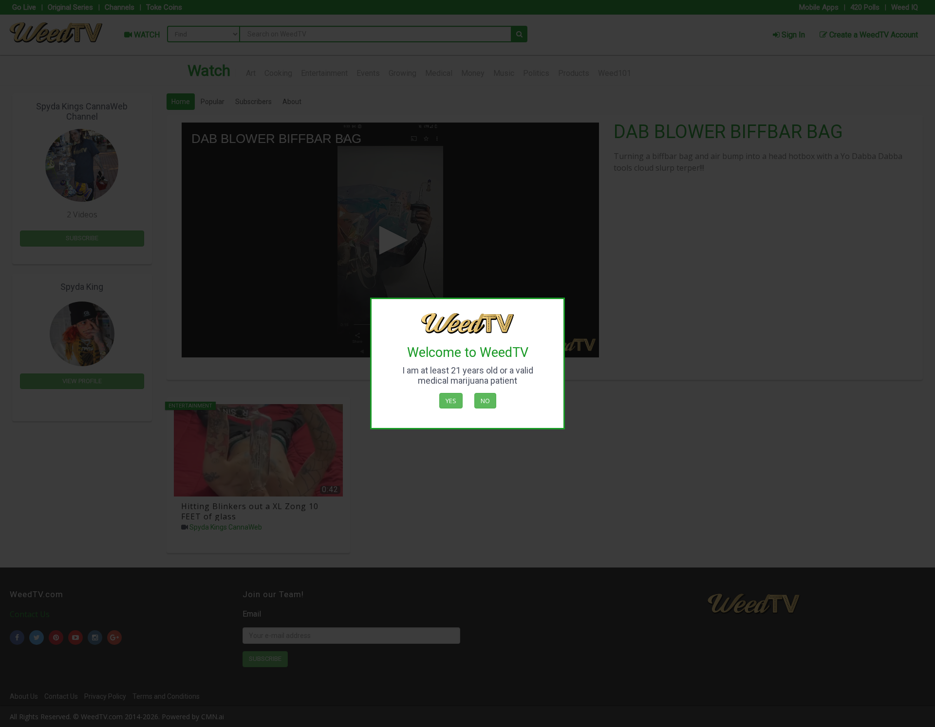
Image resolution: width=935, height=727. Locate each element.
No (485, 400)
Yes (451, 400)
